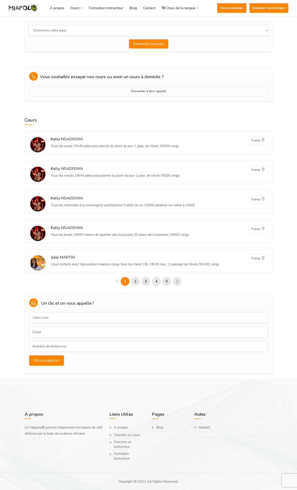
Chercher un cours (127, 435)
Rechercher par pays (148, 44)
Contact (149, 8)
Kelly (67, 139)
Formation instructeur (106, 8)
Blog (133, 8)
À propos (57, 8)
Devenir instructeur (269, 8)
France (256, 140)
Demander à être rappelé (148, 91)
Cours (74, 8)
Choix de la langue (180, 8)
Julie (63, 257)
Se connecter (232, 8)
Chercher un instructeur (122, 444)
